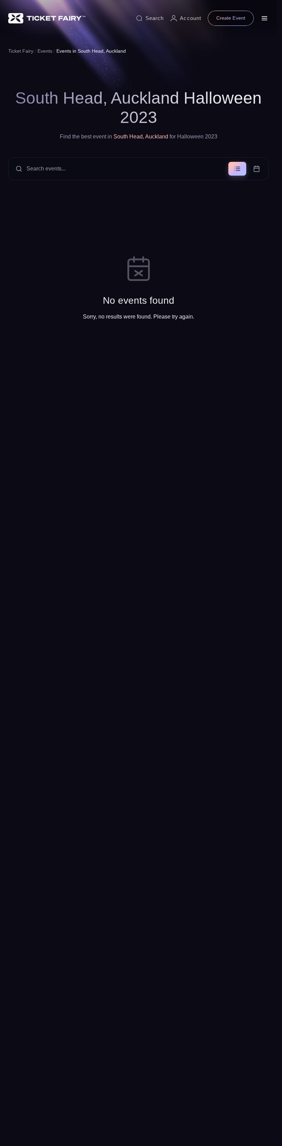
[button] (138, 168)
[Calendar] (256, 169)
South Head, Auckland (140, 136)
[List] (237, 169)
